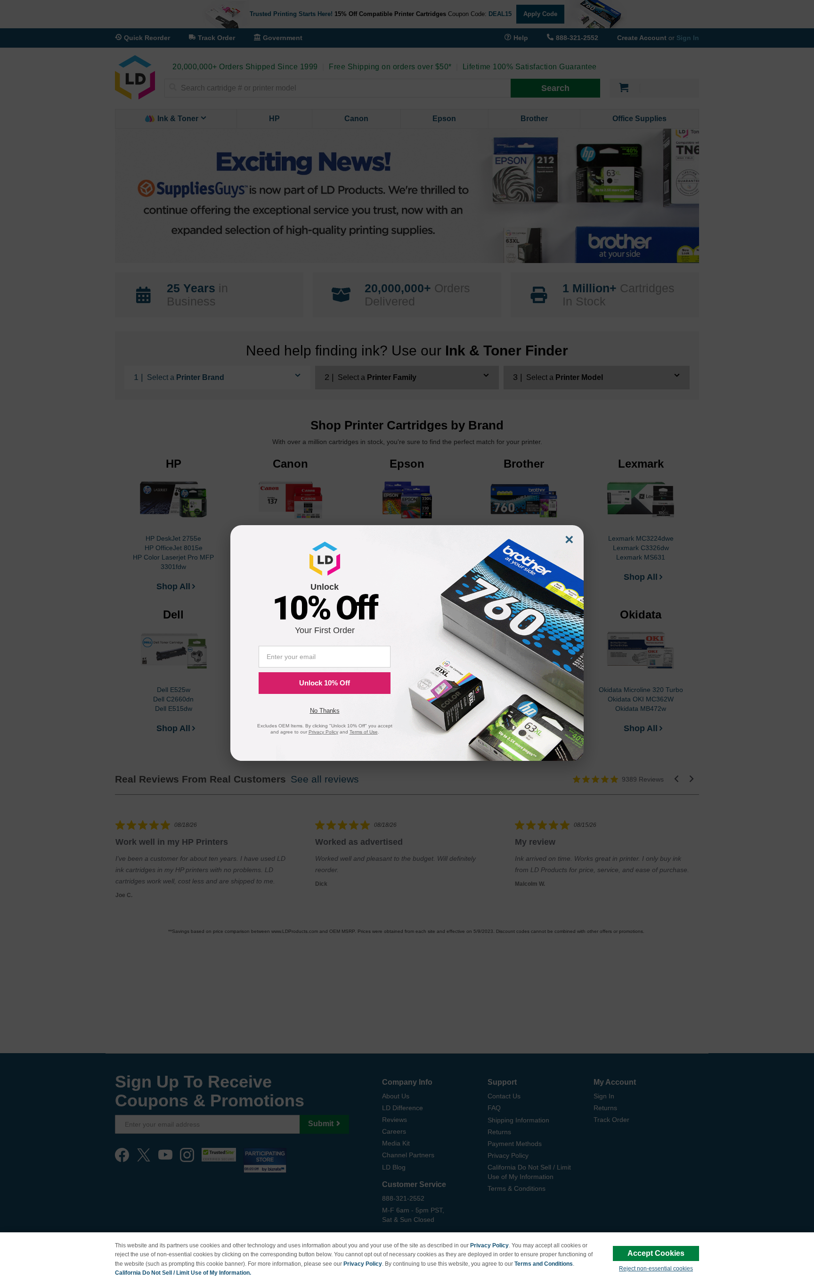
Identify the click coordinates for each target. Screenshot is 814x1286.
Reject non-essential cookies (656, 1268)
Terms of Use (364, 731)
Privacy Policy (489, 1245)
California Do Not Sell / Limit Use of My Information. (183, 1273)
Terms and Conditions (543, 1264)
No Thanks (325, 710)
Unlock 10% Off (324, 683)
